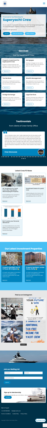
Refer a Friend (30, 33)
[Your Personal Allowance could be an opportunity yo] (35, 332)
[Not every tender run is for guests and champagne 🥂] (12, 332)
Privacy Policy (24, 413)
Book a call (41, 420)
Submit (7, 382)
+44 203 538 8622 (5, 411)
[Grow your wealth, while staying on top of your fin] (35, 309)
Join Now (8, 397)
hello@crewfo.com (16, 411)
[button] (2, 156)
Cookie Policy (15, 413)
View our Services (17, 33)
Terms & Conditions (6, 413)
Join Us (6, 33)
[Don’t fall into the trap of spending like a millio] (12, 309)
